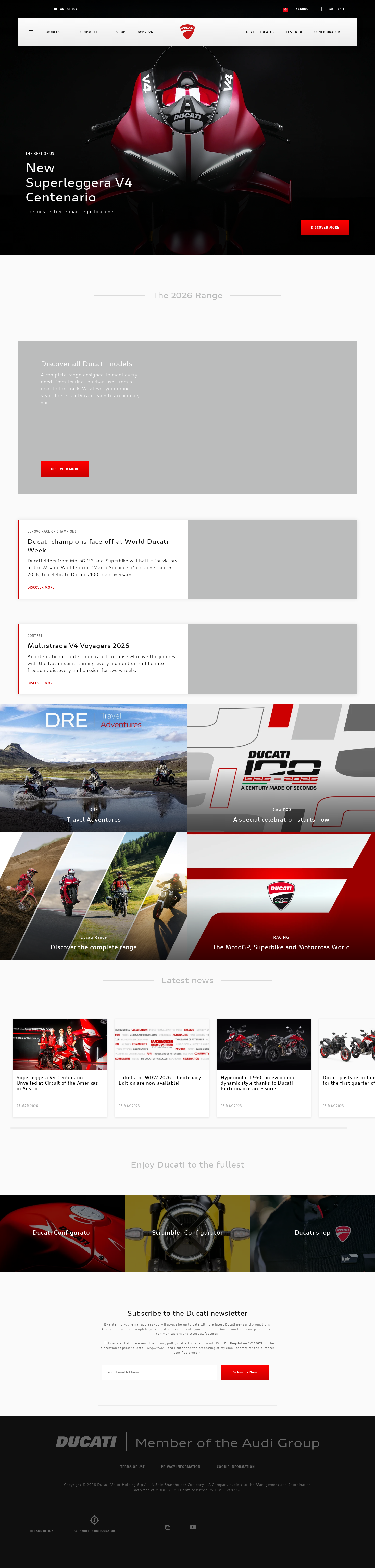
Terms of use (132, 1466)
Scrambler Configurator (187, 1232)
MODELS (53, 31)
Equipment (88, 31)
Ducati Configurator (62, 1232)
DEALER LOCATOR (260, 31)
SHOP (120, 31)
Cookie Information (236, 1466)
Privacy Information (181, 1466)
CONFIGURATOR (327, 31)
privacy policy (165, 1343)
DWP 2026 (144, 31)
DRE (93, 809)
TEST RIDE (294, 31)
